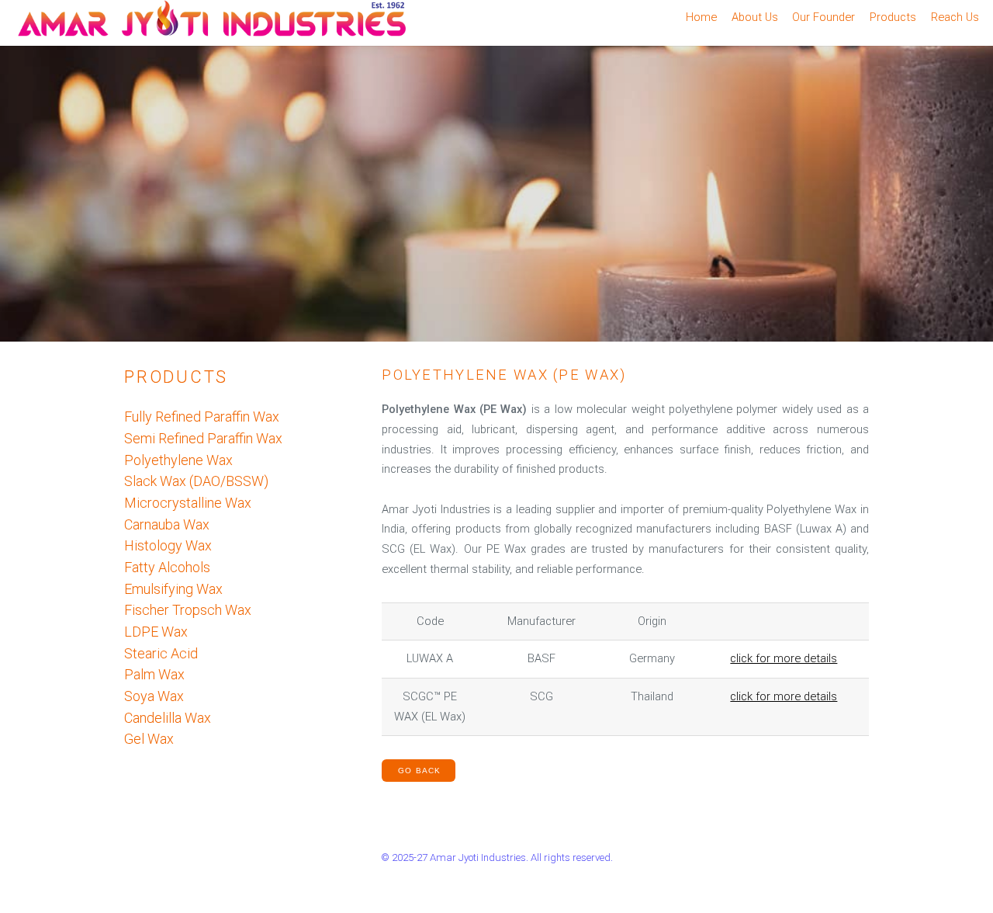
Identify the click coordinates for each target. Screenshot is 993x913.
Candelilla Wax (167, 718)
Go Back (419, 770)
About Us (755, 17)
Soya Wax (154, 696)
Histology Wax (168, 545)
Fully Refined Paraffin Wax (201, 416)
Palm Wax (154, 674)
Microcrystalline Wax (187, 503)
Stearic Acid (161, 653)
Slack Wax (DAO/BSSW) (196, 481)
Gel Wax (149, 739)
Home (701, 17)
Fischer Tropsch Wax (187, 610)
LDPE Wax (156, 631)
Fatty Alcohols (167, 567)
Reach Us (955, 17)
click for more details (783, 658)
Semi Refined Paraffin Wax (203, 438)
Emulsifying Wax (173, 589)
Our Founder (823, 17)
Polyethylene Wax (178, 460)
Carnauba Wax (166, 524)
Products (893, 17)
